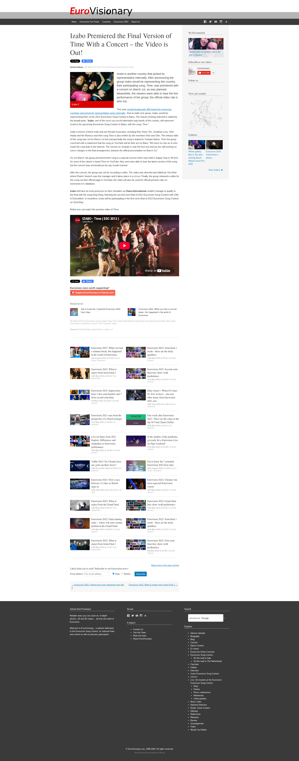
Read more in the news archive (165, 565)
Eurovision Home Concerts (202, 652)
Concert (193, 642)
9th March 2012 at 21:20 (95, 67)
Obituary (194, 711)
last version (75, 323)
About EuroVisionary (142, 639)
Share (88, 61)
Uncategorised (196, 723)
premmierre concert (89, 323)
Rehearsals (199, 695)
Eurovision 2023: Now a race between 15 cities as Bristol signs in (105, 483)
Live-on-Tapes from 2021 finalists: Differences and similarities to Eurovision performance (103, 442)
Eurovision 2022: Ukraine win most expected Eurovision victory (162, 483)
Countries (106, 22)
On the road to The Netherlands (208, 661)
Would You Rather (198, 730)
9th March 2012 (76, 321)
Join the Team (139, 632)
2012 (115, 321)
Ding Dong (139, 321)
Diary (196, 686)
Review (193, 720)
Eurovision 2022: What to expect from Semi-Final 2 (103, 370)
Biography (194, 636)
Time (100, 323)
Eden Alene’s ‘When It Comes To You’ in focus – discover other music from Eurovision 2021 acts (162, 395)
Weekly (127, 574)
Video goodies (200, 698)
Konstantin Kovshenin (157, 753)
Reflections (195, 714)
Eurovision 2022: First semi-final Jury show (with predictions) (161, 544)
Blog (192, 639)
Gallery (193, 667)
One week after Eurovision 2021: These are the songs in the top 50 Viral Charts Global (163, 419)
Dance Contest (197, 645)
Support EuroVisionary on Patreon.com (94, 292)
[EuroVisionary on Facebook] (205, 22)
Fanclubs (194, 664)
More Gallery (214, 170)
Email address (76, 574)
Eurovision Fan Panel (89, 22)
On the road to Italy (202, 658)
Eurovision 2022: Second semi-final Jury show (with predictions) (162, 372)
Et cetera (194, 649)
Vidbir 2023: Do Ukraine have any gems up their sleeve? (106, 463)
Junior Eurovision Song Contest (204, 673)
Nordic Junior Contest (200, 708)
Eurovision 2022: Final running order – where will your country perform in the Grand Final (106, 522)
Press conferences (202, 692)
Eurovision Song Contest (117, 67)
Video (193, 726)
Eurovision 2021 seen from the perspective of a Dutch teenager (106, 417)
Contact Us (138, 629)
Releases (194, 717)
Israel (131, 67)
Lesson (193, 677)
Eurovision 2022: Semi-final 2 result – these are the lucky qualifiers (162, 351)
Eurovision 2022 (121, 22)
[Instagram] (221, 22)
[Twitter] (210, 22)
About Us (135, 22)
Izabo (173, 321)
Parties (197, 689)
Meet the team (139, 635)
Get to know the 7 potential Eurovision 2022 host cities (160, 463)
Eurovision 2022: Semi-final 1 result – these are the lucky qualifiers (162, 522)
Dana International (126, 321)
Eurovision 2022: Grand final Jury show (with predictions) (161, 502)
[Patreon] (226, 22)
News (74, 22)
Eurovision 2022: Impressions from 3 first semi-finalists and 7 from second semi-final (106, 394)
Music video (195, 702)
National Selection (198, 705)
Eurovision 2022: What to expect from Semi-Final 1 (103, 542)
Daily (117, 574)
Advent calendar (197, 633)
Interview (194, 670)
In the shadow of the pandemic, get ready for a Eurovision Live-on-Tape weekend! (162, 440)
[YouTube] (215, 22)
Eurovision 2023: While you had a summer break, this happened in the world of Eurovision (158, 312)
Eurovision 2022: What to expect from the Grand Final (105, 502)
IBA (168, 321)
